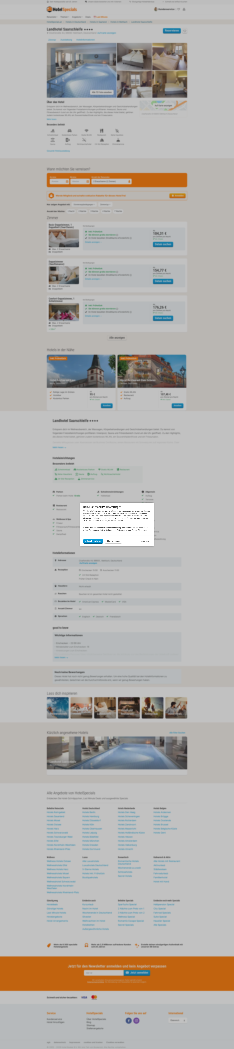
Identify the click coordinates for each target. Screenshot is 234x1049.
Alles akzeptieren (93, 541)
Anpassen (145, 541)
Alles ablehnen (113, 541)
